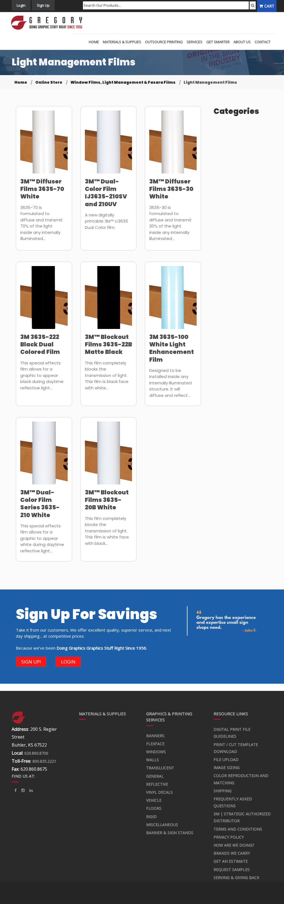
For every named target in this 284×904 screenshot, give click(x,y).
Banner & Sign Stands (169, 832)
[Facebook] (15, 790)
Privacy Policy (229, 837)
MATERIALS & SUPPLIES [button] (122, 41)
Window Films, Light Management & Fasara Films (123, 82)
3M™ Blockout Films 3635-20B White (107, 500)
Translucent (160, 767)
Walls (152, 759)
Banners (155, 735)
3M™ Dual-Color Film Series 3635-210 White (40, 503)
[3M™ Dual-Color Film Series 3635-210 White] (44, 456)
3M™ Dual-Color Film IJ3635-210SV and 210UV (106, 192)
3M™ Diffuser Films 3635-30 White (171, 189)
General (155, 776)
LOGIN (68, 661)
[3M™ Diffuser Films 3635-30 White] (173, 145)
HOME (94, 41)
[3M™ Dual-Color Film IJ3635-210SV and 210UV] (108, 145)
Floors (153, 808)
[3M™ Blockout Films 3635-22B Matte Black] (108, 301)
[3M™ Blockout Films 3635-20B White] (108, 456)
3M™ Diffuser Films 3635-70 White (42, 189)
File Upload (226, 759)
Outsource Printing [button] (164, 41)
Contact (262, 41)
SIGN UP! (31, 661)
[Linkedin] (23, 790)
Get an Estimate (231, 861)
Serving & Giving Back (236, 877)
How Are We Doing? (234, 845)
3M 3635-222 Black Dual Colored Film (40, 344)
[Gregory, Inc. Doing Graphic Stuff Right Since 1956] (48, 22)
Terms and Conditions (238, 829)
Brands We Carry (232, 853)
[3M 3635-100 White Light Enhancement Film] (173, 301)
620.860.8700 (36, 753)
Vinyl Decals (159, 792)
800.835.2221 (44, 761)
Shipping (223, 790)
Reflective (157, 784)
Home (20, 82)
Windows (156, 751)
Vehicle (153, 800)
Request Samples (232, 869)
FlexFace (155, 743)
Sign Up (43, 5)
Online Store (48, 82)
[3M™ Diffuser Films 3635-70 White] (44, 145)
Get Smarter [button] (218, 41)
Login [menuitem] (21, 5)
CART (269, 6)
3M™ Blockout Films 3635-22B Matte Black (108, 344)
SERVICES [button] (194, 41)
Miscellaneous (162, 824)
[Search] (253, 5)
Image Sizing (227, 767)
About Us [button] (242, 41)
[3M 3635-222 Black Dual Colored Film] (44, 301)
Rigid (151, 816)
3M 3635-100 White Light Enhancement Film (171, 348)
